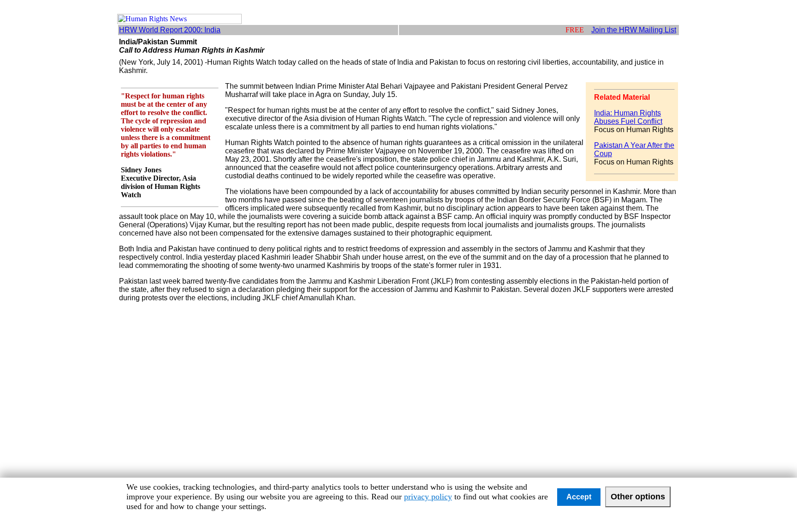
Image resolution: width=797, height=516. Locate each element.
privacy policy (428, 496)
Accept (578, 497)
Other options (638, 496)
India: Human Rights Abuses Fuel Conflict (628, 117)
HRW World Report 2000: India (169, 30)
